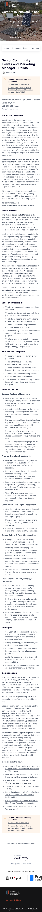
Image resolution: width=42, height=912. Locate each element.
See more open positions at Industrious (21, 843)
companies (16, 48)
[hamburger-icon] (36, 4)
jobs (6, 48)
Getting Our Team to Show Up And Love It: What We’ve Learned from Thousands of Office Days (22, 768)
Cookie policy (26, 864)
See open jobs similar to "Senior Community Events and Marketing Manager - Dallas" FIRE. (20, 90)
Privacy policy (15, 864)
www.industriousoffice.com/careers (18, 205)
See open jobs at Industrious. (18, 85)
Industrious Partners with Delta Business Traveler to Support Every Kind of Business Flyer (22, 794)
